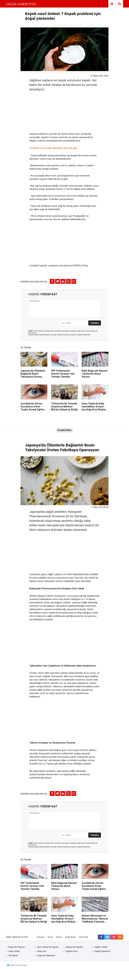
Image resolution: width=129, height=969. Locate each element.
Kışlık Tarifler (14, 951)
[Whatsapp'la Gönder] (68, 281)
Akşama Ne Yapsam (74, 947)
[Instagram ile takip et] (113, 937)
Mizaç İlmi (41, 951)
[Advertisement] (64, 111)
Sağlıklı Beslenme (102, 951)
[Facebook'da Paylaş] (52, 281)
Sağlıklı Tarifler (101, 947)
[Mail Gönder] (73, 281)
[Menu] (112, 4)
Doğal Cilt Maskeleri (46, 955)
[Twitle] (57, 281)
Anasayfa (41, 937)
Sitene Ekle (83, 937)
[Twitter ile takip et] (107, 937)
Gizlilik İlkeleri (70, 937)
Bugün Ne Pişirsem (16, 947)
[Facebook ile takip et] (101, 937)
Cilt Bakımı (13, 955)
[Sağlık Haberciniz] (21, 4)
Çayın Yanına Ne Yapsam (47, 947)
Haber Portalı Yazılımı (18, 965)
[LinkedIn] (63, 281)
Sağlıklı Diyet (71, 951)
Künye (50, 937)
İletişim (59, 937)
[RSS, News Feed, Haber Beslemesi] (120, 937)
